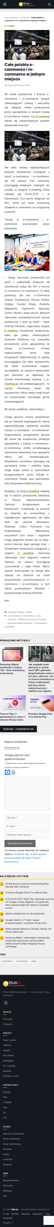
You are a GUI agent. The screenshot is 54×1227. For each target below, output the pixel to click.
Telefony (7, 1045)
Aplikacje (7, 1190)
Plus (5, 1107)
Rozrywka (8, 1185)
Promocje (7, 1019)
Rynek (29, 612)
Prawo (6, 1154)
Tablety (6, 1050)
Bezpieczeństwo (11, 1180)
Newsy (21, 612)
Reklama (7, 1164)
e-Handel (24, 17)
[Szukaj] (49, 4)
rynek (38, 616)
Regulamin (38, 1214)
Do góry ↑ (8, 1222)
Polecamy (8, 1024)
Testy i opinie (9, 1040)
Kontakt (15, 1214)
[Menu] (5, 4)
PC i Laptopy (9, 1065)
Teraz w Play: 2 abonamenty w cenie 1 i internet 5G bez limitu (13, 717)
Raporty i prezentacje (13, 1133)
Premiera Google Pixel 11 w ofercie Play (40, 715)
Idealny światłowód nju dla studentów (25, 913)
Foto (5, 1196)
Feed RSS (7, 1218)
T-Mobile (7, 1102)
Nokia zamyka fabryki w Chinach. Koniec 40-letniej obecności (28, 930)
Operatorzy (10, 1085)
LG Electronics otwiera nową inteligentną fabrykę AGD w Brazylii (26, 885)
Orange (6, 1092)
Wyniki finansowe (11, 1138)
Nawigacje (8, 1060)
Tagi (47, 1214)
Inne (5, 1173)
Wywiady (7, 1149)
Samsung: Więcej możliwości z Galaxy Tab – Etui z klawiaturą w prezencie (12, 669)
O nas (6, 1214)
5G (4, 1112)
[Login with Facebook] (7, 772)
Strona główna (11, 17)
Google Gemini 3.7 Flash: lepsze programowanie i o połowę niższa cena (25, 921)
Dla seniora (8, 1055)
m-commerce (27, 616)
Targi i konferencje (12, 1144)
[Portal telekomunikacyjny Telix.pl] (27, 4)
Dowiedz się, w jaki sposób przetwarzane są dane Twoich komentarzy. (25, 858)
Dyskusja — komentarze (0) (18, 729)
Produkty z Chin (11, 1076)
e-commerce (14, 616)
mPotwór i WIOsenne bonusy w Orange (27, 619)
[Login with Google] (13, 772)
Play (5, 1097)
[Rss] (6, 1003)
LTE (5, 1117)
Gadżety (7, 1071)
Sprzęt (7, 1033)
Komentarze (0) (12, 747)
